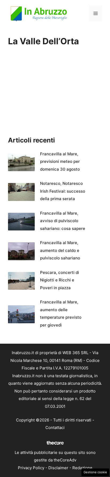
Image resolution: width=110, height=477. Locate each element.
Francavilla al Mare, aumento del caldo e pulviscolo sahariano (60, 250)
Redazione (82, 467)
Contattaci (55, 427)
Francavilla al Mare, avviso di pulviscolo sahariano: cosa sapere (62, 221)
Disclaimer (58, 467)
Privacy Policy (31, 467)
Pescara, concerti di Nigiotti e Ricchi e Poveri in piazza (59, 280)
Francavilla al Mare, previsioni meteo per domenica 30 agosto (60, 161)
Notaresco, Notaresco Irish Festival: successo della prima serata (62, 191)
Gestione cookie (95, 472)
